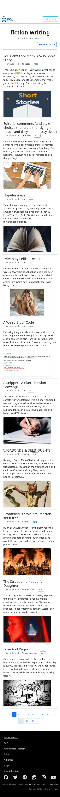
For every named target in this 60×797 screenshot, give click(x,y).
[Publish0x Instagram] (44, 777)
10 (52, 714)
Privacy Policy (52, 784)
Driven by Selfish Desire (22, 258)
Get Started (50, 19)
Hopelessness (14, 195)
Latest (46, 44)
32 (32, 721)
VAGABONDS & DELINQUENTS (27, 450)
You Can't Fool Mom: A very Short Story (29, 58)
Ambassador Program (14, 748)
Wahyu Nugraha (30, 653)
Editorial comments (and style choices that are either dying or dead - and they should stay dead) (30, 127)
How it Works (11, 737)
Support (8, 765)
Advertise (8, 759)
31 (26, 721)
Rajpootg (26, 64)
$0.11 (37, 135)
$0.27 (31, 262)
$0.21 (31, 326)
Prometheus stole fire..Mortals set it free (27, 515)
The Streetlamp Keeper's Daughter (22, 583)
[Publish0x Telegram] (25, 777)
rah (23, 199)
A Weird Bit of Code (18, 322)
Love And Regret (16, 649)
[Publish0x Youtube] (54, 777)
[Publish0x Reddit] (35, 777)
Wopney (26, 454)
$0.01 (35, 454)
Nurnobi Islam (29, 589)
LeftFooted (27, 135)
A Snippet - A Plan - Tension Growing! (24, 384)
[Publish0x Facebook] (6, 777)
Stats (6, 754)
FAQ (6, 743)
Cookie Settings (11, 770)
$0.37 (31, 390)
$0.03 (36, 64)
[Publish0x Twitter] (16, 777)
